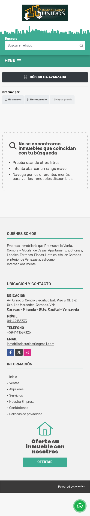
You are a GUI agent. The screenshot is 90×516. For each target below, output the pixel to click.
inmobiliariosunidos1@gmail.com (30, 344)
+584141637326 (19, 332)
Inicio (13, 377)
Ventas (14, 383)
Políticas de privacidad (25, 414)
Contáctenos (18, 408)
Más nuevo (14, 99)
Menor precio (38, 99)
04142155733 (17, 321)
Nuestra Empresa (22, 402)
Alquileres (16, 389)
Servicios (16, 395)
